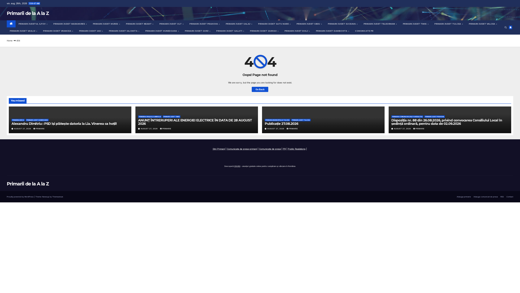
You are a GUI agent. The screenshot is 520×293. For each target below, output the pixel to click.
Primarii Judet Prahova (204, 24)
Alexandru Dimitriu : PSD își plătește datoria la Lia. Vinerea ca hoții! (64, 124)
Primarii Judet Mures (106, 24)
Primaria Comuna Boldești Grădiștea (407, 116)
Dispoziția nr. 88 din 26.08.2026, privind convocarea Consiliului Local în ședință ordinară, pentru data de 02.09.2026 (446, 122)
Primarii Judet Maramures (69, 24)
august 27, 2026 (23, 129)
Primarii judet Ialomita (123, 31)
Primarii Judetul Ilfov (32, 24)
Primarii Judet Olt (170, 24)
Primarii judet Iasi (90, 31)
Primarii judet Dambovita (332, 31)
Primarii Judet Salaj (238, 24)
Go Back (260, 89)
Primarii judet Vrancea (57, 31)
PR (284, 149)
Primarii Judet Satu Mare (273, 24)
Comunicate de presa (270, 149)
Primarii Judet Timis (415, 24)
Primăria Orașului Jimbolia (150, 116)
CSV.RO (237, 166)
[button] (506, 27)
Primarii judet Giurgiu (263, 31)
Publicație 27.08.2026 (281, 124)
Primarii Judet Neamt (139, 24)
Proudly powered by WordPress (20, 197)
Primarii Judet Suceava (342, 24)
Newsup (45, 197)
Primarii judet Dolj (297, 31)
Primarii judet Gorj (197, 31)
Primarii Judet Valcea (482, 24)
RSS (502, 197)
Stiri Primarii (219, 149)
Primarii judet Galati (229, 31)
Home (9, 40)
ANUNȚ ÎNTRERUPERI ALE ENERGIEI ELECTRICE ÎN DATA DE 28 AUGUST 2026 (195, 122)
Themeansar (57, 197)
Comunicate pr (364, 31)
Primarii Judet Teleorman (380, 24)
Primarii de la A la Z (28, 13)
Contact (509, 197)
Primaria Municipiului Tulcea (277, 120)
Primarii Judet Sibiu (309, 24)
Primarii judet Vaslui (23, 31)
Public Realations (297, 149)
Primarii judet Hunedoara (161, 31)
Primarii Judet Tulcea (448, 24)
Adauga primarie (464, 197)
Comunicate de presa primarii (242, 149)
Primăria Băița (18, 120)
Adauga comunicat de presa (486, 197)
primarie (40, 129)
